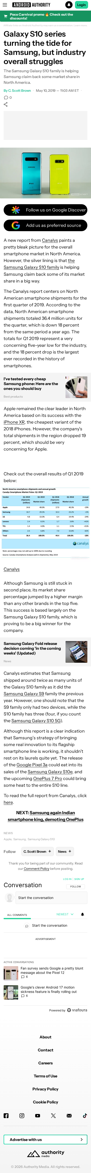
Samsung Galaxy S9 (24, 693)
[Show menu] (5, 5)
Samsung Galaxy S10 (41, 839)
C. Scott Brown (19, 90)
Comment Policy (36, 868)
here (8, 802)
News (8, 833)
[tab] (17, 915)
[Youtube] (37, 1115)
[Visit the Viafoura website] (77, 1010)
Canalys (50, 240)
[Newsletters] (69, 1115)
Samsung (19, 839)
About (45, 1037)
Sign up (79, 879)
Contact (45, 1050)
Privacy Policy (45, 1089)
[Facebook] (6, 1115)
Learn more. (81, 25)
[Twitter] (53, 1115)
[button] (45, 5)
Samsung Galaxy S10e (50, 771)
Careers (45, 1063)
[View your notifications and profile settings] (82, 914)
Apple (7, 839)
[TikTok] (85, 1115)
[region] (45, 945)
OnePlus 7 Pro (47, 778)
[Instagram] (21, 1115)
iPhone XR (14, 422)
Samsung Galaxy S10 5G (35, 720)
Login (81, 5)
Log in (67, 879)
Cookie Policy (45, 1102)
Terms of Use (45, 1076)
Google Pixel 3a (32, 764)
